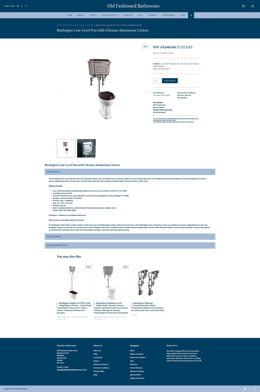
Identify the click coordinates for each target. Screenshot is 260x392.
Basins (66, 25)
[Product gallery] (103, 91)
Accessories (168, 15)
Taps (139, 15)
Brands (80, 15)
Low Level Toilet (189, 122)
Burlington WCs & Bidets (189, 118)
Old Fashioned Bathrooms (133, 6)
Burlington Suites (167, 122)
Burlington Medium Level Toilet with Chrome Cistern (110, 304)
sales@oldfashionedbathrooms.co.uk (72, 370)
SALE (183, 15)
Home (69, 15)
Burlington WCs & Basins (83, 25)
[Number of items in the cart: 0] (243, 6)
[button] (191, 15)
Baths (93, 15)
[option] (86, 148)
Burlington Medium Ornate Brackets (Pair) (144, 304)
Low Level (181, 122)
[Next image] (146, 92)
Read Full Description (161, 69)
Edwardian (175, 122)
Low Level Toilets (171, 120)
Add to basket (169, 81)
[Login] (252, 6)
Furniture (128, 15)
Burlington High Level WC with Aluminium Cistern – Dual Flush (75, 304)
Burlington (159, 122)
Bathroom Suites (163, 118)
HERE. (146, 181)
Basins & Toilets (109, 15)
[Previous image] (59, 92)
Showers (152, 15)
